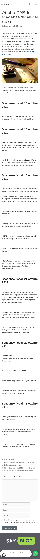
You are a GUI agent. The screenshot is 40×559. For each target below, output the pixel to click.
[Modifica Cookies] (4, 555)
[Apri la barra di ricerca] (29, 4)
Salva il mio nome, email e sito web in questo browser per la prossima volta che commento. (20, 521)
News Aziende (9, 459)
